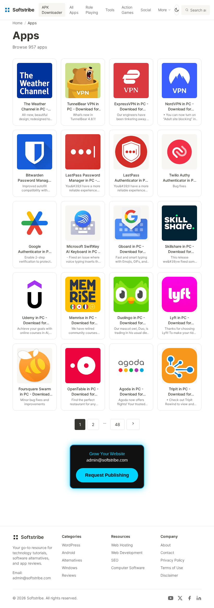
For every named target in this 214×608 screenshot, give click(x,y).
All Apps (73, 10)
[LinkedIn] (198, 598)
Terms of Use (171, 567)
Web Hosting (122, 545)
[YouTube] (170, 598)
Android (68, 552)
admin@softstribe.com (32, 578)
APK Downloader (52, 10)
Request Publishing (107, 475)
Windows (69, 567)
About (165, 545)
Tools (109, 10)
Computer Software (128, 567)
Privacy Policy (172, 560)
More (162, 10)
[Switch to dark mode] (176, 10)
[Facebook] (189, 598)
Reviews (69, 575)
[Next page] (133, 424)
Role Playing (92, 10)
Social (146, 10)
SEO (114, 560)
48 (117, 424)
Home (17, 23)
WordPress (71, 545)
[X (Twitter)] (180, 598)
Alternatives (72, 560)
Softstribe (32, 537)
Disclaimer (169, 575)
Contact (167, 552)
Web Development (126, 552)
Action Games (127, 10)
